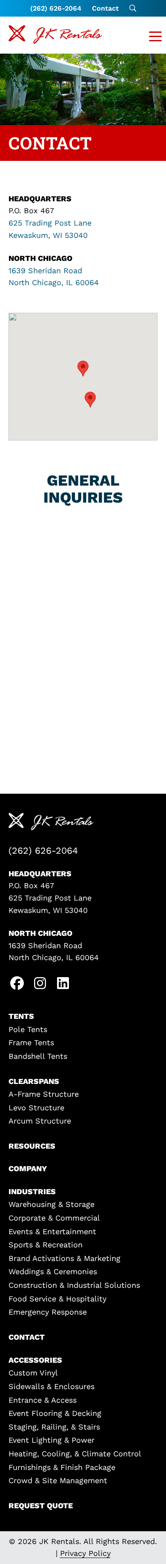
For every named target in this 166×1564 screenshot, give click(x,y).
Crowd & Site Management (58, 1480)
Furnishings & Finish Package (62, 1467)
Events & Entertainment (52, 1231)
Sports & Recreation (46, 1244)
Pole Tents (28, 1029)
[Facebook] (17, 985)
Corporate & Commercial (54, 1217)
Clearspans (34, 1081)
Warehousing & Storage (51, 1204)
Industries (32, 1191)
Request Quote (41, 1505)
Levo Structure (36, 1107)
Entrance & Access (43, 1399)
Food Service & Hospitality (57, 1298)
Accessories (35, 1359)
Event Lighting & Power (51, 1439)
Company (28, 1168)
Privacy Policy (85, 1553)
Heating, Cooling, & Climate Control (75, 1453)
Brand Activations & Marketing (64, 1258)
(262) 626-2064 (55, 8)
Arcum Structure (40, 1120)
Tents (21, 1016)
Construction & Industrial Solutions (74, 1285)
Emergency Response (48, 1311)
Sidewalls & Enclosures (51, 1386)
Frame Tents (31, 1042)
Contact (105, 8)
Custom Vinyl (33, 1372)
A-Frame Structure (44, 1093)
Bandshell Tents (38, 1056)
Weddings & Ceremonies (53, 1271)
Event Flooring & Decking (55, 1413)
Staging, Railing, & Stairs (54, 1426)
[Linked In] (63, 985)
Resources (32, 1145)
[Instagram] (40, 985)
